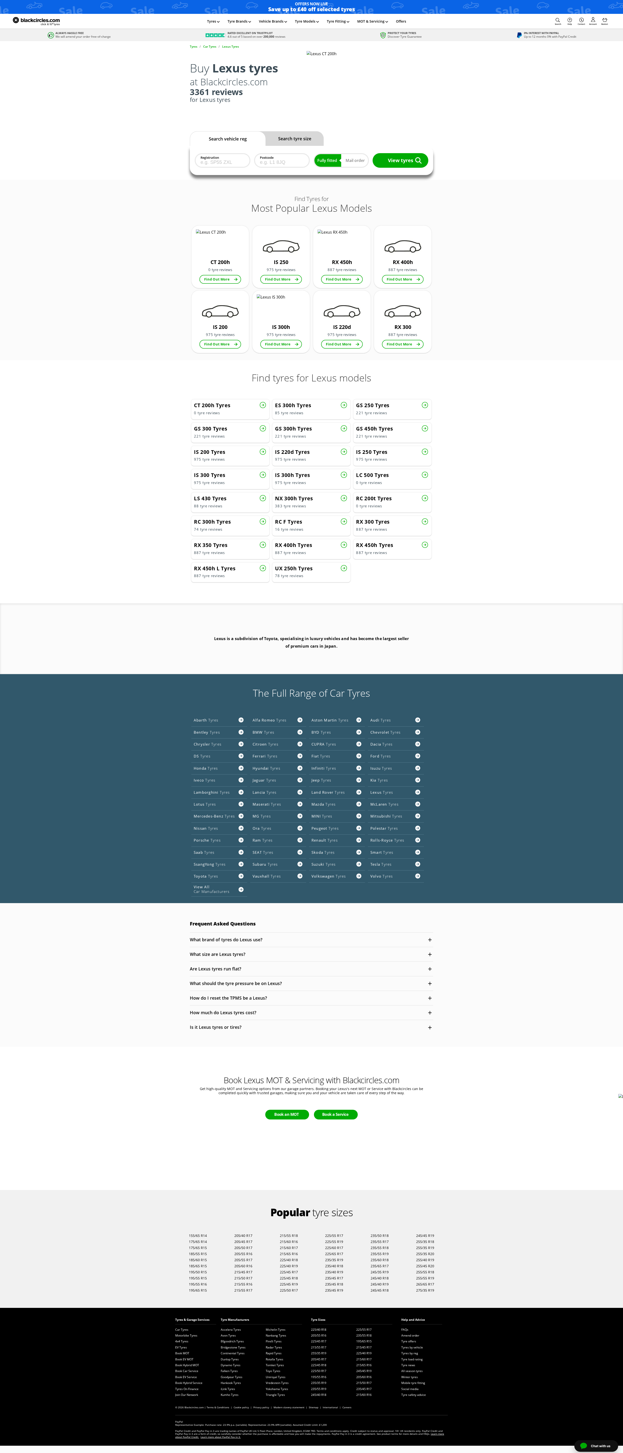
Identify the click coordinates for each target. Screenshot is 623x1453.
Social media (410, 1389)
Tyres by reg (409, 1353)
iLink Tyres (228, 1389)
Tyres (211, 21)
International (330, 1407)
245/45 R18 (380, 1290)
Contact (581, 24)
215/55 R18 (289, 1235)
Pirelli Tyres (274, 1341)
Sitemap (313, 1407)
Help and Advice (413, 1320)
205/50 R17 (243, 1247)
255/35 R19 (425, 1247)
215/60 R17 (289, 1247)
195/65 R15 (198, 1290)
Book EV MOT (184, 1359)
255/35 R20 (425, 1253)
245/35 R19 (380, 1272)
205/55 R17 (243, 1260)
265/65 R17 (425, 1284)
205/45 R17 (243, 1241)
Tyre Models (305, 21)
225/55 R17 (334, 1235)
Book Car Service (186, 1371)
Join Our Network (186, 1395)
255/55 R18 (425, 1272)
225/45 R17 (289, 1272)
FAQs (404, 1330)
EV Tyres (181, 1347)
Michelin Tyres (275, 1330)
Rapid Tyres (274, 1353)
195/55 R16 (198, 1284)
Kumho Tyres (229, 1395)
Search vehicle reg (228, 139)
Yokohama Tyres (277, 1389)
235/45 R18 (334, 1284)
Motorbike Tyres (186, 1335)
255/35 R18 (425, 1241)
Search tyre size (294, 138)
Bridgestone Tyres (233, 1347)
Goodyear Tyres (231, 1377)
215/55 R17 (243, 1290)
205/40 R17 (243, 1235)
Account (593, 24)
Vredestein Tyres (277, 1383)
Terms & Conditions (218, 1407)
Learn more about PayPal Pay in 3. (221, 1437)
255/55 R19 (425, 1278)
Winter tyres (409, 1377)
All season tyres (412, 1371)
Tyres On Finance (187, 1389)
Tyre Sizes (318, 1320)
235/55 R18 (380, 1247)
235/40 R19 (334, 1272)
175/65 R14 (198, 1241)
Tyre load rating (412, 1359)
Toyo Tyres (273, 1371)
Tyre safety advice (413, 1395)
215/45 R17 (243, 1272)
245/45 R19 (425, 1235)
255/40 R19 (425, 1260)
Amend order (410, 1335)
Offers (401, 21)
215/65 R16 (289, 1253)
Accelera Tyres (231, 1330)
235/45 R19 (334, 1290)
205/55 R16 (243, 1253)
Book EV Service (186, 1377)
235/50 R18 (380, 1235)
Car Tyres (181, 1330)
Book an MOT (286, 1114)
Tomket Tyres (275, 1365)
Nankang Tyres (276, 1335)
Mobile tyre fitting (413, 1383)
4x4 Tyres (181, 1341)
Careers (346, 1407)
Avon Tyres (228, 1335)
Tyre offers (408, 1341)
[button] (558, 21)
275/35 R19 (425, 1290)
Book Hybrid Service (188, 1383)
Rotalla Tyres (274, 1359)
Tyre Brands (237, 21)
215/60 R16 (289, 1241)
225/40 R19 (289, 1266)
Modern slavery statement (289, 1407)
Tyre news (408, 1365)
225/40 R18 (289, 1260)
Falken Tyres (229, 1371)
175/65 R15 (198, 1247)
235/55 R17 (380, 1241)
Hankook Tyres (231, 1383)
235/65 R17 (380, 1266)
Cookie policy (241, 1407)
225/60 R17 (334, 1247)
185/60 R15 (198, 1260)
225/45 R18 (289, 1278)
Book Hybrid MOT (187, 1365)
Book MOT (182, 1353)
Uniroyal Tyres (275, 1377)
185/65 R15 (198, 1266)
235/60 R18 (380, 1260)
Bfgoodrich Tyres (232, 1341)
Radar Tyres (274, 1347)
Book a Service (335, 1114)
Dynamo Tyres (230, 1365)
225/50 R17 (289, 1290)
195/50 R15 (198, 1272)
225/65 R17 (334, 1253)
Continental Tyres (233, 1353)
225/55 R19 (334, 1241)
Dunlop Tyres (230, 1359)
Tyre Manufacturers (235, 1320)
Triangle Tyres (275, 1395)
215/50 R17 (243, 1278)
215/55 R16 (243, 1284)
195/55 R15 (198, 1278)
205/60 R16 (243, 1266)
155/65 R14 (198, 1235)
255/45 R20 (425, 1266)
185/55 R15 (198, 1253)
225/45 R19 (289, 1284)
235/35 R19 (334, 1260)
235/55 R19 (380, 1253)
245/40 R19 (380, 1284)
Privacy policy (261, 1407)
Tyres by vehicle (412, 1347)
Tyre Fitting (336, 21)
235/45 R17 (334, 1278)
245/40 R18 (380, 1278)
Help (570, 24)
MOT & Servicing (371, 21)
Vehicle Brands (271, 21)
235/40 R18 (334, 1266)
